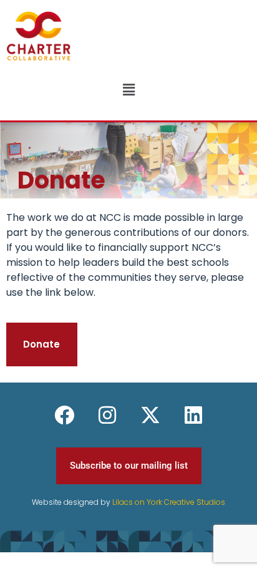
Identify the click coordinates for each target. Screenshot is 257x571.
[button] (128, 89)
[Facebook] (64, 415)
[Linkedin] (193, 415)
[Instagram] (107, 415)
